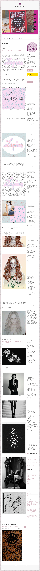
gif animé (7, 233)
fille (3, 233)
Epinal (34, 505)
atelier (28, 473)
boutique (28, 503)
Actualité (28, 471)
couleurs (35, 503)
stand (28, 515)
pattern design (10, 55)
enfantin (13, 54)
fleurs (28, 509)
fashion (35, 507)
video (28, 495)
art (36, 501)
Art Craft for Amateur (9, 524)
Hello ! (29, 54)
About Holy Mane (4, 568)
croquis (9, 54)
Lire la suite (30, 70)
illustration (11, 233)
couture (28, 504)
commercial (3, 54)
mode (19, 233)
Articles (21, 36)
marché (33, 511)
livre (15, 528)
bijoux (37, 502)
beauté (13, 232)
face (2, 233)
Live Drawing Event (19, 38)
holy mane (34, 509)
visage (23, 233)
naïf (7, 55)
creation (31, 504)
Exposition (29, 483)
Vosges (36, 516)
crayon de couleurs (21, 232)
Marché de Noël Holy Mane (32, 465)
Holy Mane (20, 6)
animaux (13, 53)
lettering (20, 54)
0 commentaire (8, 56)
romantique (36, 514)
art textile (31, 502)
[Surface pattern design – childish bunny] (14, 58)
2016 (10, 53)
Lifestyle (28, 491)
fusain (5, 233)
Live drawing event (30, 456)
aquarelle (11, 232)
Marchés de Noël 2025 (31, 457)
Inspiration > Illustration (14, 341)
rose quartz (15, 55)
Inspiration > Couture (30, 485)
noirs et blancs (6, 339)
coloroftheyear (22, 53)
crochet (34, 504)
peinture (32, 514)
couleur (6, 54)
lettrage (23, 54)
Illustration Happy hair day (11, 228)
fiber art (33, 508)
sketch (18, 55)
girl (9, 233)
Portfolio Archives (32, 36)
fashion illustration (29, 508)
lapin (16, 54)
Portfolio (25, 36)
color (19, 53)
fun (14, 54)
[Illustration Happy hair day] (14, 236)
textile (28, 516)
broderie (32, 503)
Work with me (15, 36)
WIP (2, 234)
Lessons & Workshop (10, 38)
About (5, 36)
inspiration (30, 511)
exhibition (36, 505)
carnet (17, 53)
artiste (28, 502)
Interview (26, 38)
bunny (15, 53)
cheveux (16, 232)
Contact (9, 36)
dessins (32, 505)
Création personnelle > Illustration (16, 50)
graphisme (10, 528)
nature (31, 512)
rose (13, 55)
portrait (21, 233)
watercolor (29, 517)
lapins (18, 54)
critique (28, 481)
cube (35, 504)
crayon (18, 232)
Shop (4, 38)
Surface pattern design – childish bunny (12, 47)
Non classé (29, 493)
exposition (30, 507)
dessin (11, 54)
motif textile (5, 55)
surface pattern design (32, 515)
